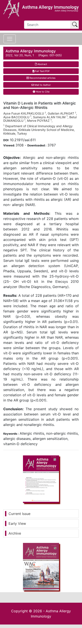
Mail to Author (42, 84)
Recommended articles (42, 77)
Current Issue (19, 513)
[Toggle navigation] (9, 38)
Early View (17, 523)
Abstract (42, 64)
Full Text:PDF (42, 71)
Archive (15, 533)
